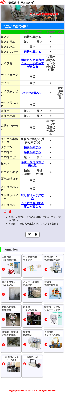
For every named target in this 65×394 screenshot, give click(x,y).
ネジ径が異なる (32, 92)
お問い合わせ (32, 390)
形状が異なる (32, 51)
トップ (6, 390)
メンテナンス (58, 390)
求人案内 (45, 390)
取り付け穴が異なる (32, 196)
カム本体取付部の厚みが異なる (32, 205)
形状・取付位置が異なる (32, 163)
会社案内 (19, 390)
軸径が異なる (32, 147)
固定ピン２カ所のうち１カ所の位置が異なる (32, 63)
